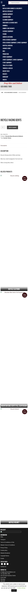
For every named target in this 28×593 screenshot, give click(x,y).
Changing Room (6, 17)
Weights (5, 74)
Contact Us (3, 566)
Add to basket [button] (24, 178)
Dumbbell (5, 25)
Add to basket (12, 127)
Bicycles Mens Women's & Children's (12, 8)
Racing (9, 138)
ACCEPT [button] (14, 590)
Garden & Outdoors (8, 37)
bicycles (5, 138)
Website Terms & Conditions (8, 545)
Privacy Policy (4, 547)
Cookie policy (4, 550)
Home (4, 5)
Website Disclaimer (5, 553)
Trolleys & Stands (7, 65)
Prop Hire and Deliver (13, 83)
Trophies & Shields (8, 68)
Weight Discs (6, 71)
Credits (5, 80)
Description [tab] (4, 145)
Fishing (4, 34)
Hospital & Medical (8, 45)
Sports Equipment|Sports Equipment (13, 60)
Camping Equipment (8, 14)
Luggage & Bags (7, 48)
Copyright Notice (5, 555)
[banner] (14, 86)
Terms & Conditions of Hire (7, 542)
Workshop (5, 77)
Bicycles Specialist (8, 11)
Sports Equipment (7, 57)
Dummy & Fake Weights (9, 28)
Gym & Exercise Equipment (9, 40)
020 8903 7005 (6, 86)
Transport (3, 539)
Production (6, 54)
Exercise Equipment (8, 31)
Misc (4, 51)
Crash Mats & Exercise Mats (10, 23)
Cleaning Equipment (8, 20)
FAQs (2, 537)
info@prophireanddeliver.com (8, 572)
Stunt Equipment (7, 62)
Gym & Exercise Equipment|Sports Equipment (15, 43)
